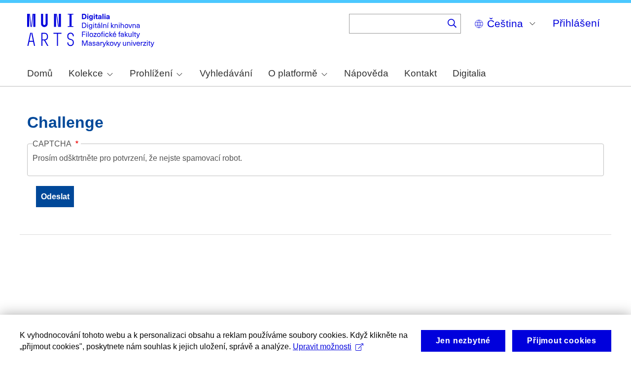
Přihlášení (576, 23)
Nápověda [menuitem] (366, 73)
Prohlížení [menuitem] (151, 73)
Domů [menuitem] (40, 73)
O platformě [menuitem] (292, 73)
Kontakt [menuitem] (420, 73)
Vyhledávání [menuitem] (226, 73)
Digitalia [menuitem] (469, 73)
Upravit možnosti (322, 346)
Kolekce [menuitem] (86, 73)
